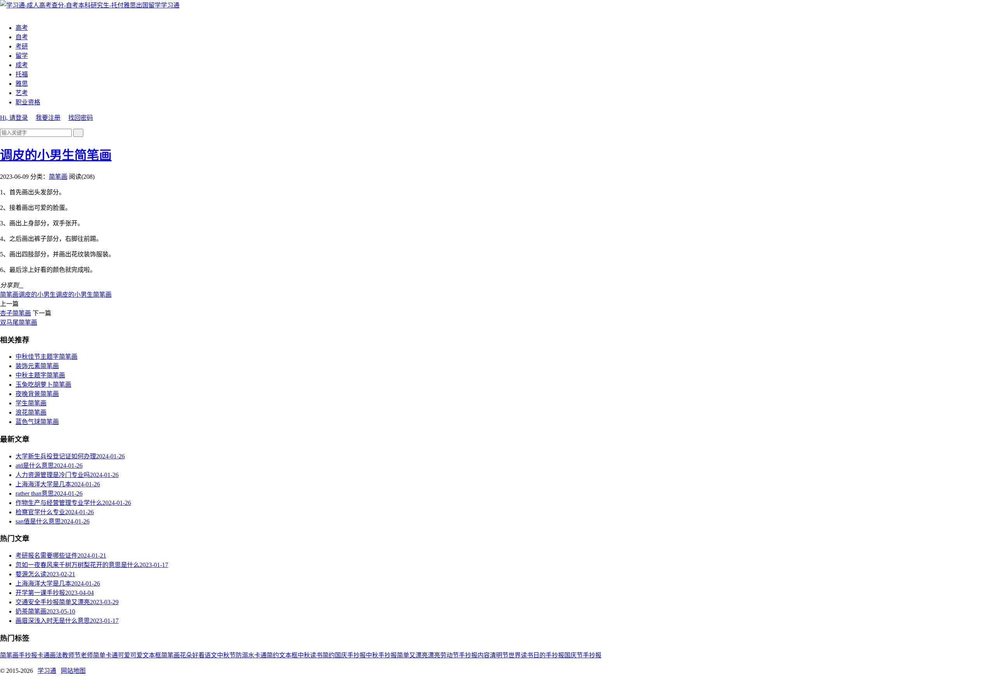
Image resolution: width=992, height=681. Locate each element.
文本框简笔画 (161, 655)
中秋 (304, 655)
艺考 (22, 93)
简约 (328, 655)
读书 (316, 655)
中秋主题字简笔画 (40, 375)
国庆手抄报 (350, 655)
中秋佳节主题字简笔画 (47, 356)
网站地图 (73, 670)
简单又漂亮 (412, 655)
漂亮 (434, 655)
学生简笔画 (31, 403)
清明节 (499, 655)
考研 (22, 46)
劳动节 (449, 655)
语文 (211, 655)
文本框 (288, 655)
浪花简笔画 (31, 412)
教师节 (71, 655)
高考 (22, 27)
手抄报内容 (474, 655)
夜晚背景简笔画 (37, 394)
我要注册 (48, 117)
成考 (22, 65)
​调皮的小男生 (37, 294)
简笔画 (58, 176)
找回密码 (80, 117)
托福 (22, 74)
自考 (22, 37)
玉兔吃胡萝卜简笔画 (43, 384)
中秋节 (226, 655)
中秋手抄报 (381, 655)
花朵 (186, 655)
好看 (198, 655)
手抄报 (28, 655)
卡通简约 (266, 655)
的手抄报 (551, 655)
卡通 (43, 655)
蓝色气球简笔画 (37, 421)
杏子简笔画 (15, 313)
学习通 (170, 5)
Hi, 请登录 (14, 117)
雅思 (22, 83)
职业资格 (28, 102)
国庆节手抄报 (582, 655)
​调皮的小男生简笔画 (56, 155)
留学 (22, 55)
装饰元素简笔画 (37, 366)
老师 (87, 655)
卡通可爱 (117, 655)
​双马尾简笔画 (18, 322)
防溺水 (245, 655)
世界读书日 (523, 655)
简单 (99, 655)
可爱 (136, 655)
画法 (56, 655)
